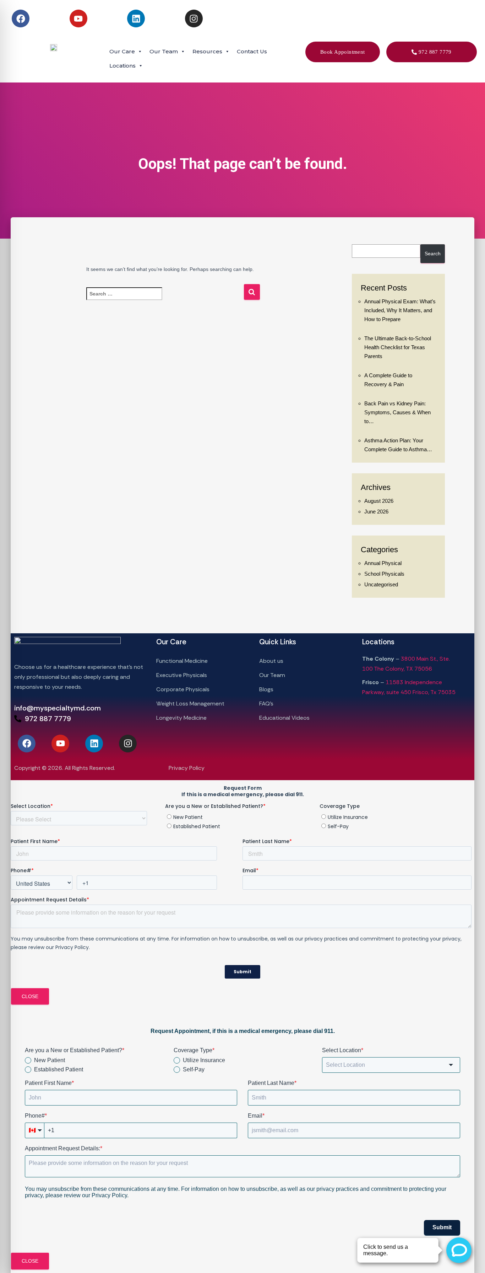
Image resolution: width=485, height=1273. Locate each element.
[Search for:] (165, 298)
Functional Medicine (182, 661)
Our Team (272, 675)
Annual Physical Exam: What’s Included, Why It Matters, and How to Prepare (400, 310)
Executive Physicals (182, 675)
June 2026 (376, 511)
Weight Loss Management (190, 703)
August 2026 (378, 501)
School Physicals (384, 574)
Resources (207, 51)
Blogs (266, 689)
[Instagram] (194, 18)
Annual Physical (383, 563)
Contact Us (252, 51)
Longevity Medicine (181, 717)
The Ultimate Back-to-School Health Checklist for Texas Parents (397, 347)
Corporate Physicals (183, 689)
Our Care (122, 51)
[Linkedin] (136, 18)
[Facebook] (20, 18)
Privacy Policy (187, 768)
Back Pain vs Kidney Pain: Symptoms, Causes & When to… (397, 412)
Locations (122, 65)
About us (271, 661)
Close (30, 996)
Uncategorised (381, 584)
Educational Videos (284, 717)
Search (433, 253)
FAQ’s (266, 703)
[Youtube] (78, 18)
